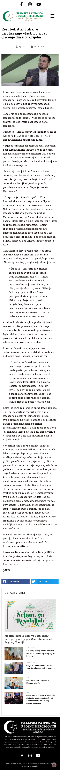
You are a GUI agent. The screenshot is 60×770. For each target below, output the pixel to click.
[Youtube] (39, 4)
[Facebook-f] (21, 4)
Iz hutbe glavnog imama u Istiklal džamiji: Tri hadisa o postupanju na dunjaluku (40, 653)
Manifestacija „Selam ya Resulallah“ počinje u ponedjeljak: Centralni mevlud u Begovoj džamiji (29, 639)
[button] (15, 581)
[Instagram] (30, 4)
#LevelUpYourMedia (30, 766)
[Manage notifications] (54, 764)
